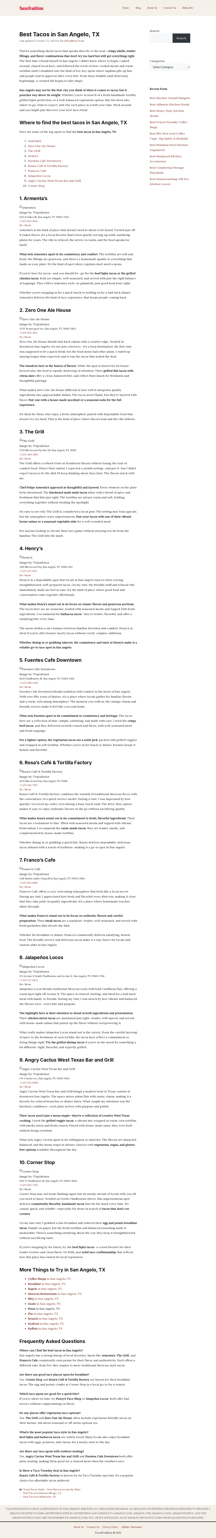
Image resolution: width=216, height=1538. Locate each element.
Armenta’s (34, 141)
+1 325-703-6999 (28, 1082)
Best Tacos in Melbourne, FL (39, 1496)
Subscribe (187, 7)
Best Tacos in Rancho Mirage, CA (42, 1493)
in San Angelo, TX (49, 1279)
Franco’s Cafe (37, 171)
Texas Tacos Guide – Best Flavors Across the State (52, 1489)
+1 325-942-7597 (28, 785)
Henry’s (33, 156)
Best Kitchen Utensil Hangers (170, 98)
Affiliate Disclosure (131, 1527)
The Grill (34, 151)
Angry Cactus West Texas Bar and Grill (54, 181)
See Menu (25, 225)
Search (154, 31)
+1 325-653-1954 (28, 221)
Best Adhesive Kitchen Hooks (169, 104)
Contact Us (169, 7)
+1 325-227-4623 (28, 980)
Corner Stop (36, 186)
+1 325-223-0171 (28, 571)
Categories (157, 61)
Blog (138, 7)
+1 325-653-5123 (28, 332)
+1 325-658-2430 (28, 682)
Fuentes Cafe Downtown (44, 161)
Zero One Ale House (42, 146)
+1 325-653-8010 (28, 882)
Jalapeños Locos (39, 176)
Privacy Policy (110, 1527)
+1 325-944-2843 (28, 454)
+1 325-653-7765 (28, 1185)
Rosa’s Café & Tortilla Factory (48, 166)
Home (125, 7)
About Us (152, 7)
